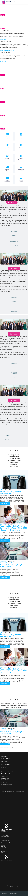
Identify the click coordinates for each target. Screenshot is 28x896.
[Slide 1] (9, 743)
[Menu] (25, 2)
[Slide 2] (11, 743)
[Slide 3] (14, 743)
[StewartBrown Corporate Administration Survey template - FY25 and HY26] (14, 551)
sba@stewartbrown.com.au (6, 784)
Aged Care (3, 524)
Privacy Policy (3, 791)
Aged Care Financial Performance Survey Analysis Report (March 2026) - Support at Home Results (13, 528)
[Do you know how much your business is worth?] (14, 479)
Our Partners (12, 202)
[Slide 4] (17, 743)
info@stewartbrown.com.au (7, 769)
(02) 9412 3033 (6, 767)
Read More (4, 503)
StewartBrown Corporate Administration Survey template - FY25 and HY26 (12, 565)
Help (9, 793)
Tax (1, 489)
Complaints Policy (10, 791)
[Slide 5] (19, 743)
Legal (6, 793)
